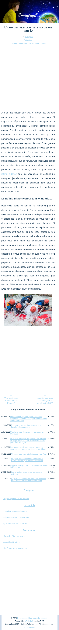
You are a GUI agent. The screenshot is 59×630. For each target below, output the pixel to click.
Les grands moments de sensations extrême (26, 473)
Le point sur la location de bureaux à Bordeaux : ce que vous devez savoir (27, 460)
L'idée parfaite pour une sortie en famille (28, 43)
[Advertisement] (29, 75)
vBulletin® (29, 621)
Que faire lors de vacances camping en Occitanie (27, 433)
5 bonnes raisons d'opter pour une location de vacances (26, 426)
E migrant (29, 37)
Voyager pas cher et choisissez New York (29, 454)
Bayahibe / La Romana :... (14, 536)
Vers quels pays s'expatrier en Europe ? (11, 400)
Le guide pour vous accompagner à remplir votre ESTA (44, 400)
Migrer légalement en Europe (16, 499)
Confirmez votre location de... (16, 548)
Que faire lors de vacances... (15, 523)
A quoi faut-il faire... (11, 542)
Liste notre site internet (37, 618)
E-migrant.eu (22, 618)
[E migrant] (29, 11)
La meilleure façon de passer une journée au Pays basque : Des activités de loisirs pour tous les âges (28, 441)
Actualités (28, 40)
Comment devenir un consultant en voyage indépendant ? (28, 466)
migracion (31, 627)
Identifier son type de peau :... (16, 511)
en (25, 627)
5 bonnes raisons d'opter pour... (17, 517)
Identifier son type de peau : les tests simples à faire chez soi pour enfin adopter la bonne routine (28, 419)
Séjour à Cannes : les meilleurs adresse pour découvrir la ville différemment (28, 480)
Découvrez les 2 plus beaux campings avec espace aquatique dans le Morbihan (28, 448)
